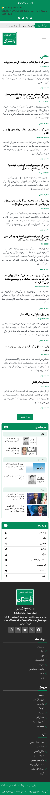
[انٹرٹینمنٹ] (6, 565)
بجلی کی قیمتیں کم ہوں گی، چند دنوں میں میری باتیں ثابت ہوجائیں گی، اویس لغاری (27, 96)
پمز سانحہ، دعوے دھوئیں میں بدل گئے (12, 439)
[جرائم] (6, 555)
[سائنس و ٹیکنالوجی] (6, 560)
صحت (43, 570)
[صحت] (6, 571)
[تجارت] (6, 549)
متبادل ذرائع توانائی (40, 382)
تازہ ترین (43, 543)
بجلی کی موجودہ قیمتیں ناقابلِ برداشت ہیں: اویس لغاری (26, 131)
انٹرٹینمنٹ (41, 565)
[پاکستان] (6, 533)
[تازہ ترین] (6, 544)
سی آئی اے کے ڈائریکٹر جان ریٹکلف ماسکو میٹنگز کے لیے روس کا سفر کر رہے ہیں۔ (14, 509)
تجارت (43, 549)
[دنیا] (6, 538)
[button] (25, 417)
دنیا (42, 490)
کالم (42, 434)
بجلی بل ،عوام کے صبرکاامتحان (34, 315)
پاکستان (41, 460)
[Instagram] (27, 18)
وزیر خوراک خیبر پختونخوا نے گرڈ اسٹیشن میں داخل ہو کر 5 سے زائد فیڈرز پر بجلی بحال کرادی (26, 202)
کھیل (43, 576)
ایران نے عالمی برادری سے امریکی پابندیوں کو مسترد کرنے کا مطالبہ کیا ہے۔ (14, 496)
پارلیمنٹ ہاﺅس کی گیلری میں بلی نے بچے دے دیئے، (27, 348)
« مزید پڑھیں (44, 87)
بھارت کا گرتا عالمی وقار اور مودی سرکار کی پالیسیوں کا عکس (14, 466)
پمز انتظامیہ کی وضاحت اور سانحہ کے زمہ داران (12, 451)
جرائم (44, 554)
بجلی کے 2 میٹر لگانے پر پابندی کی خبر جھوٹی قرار (26, 62)
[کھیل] (6, 576)
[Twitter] (23, 18)
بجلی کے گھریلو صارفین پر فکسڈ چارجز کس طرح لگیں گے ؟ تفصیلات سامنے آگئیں (26, 238)
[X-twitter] (32, 630)
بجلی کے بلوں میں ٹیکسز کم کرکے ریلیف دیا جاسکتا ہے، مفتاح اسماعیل (28, 167)
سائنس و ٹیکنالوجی (38, 560)
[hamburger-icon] (44, 38)
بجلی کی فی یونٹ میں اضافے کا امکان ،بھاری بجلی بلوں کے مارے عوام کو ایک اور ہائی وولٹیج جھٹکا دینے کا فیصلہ (26, 279)
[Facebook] (19, 18)
